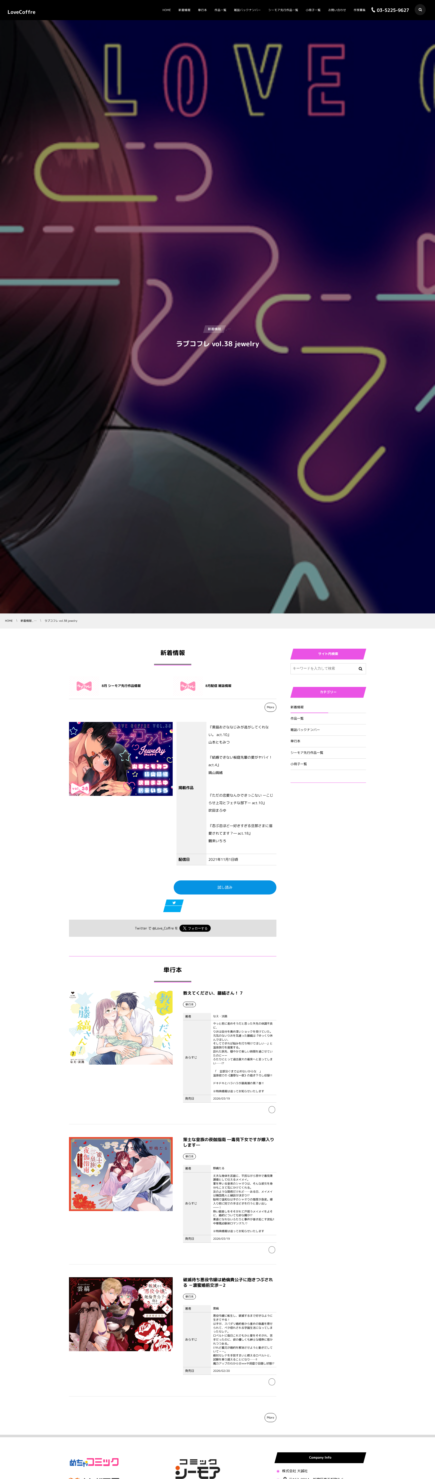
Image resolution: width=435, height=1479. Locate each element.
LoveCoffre (21, 12)
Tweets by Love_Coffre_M (313, 817)
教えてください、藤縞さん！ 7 (213, 993)
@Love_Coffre (163, 928)
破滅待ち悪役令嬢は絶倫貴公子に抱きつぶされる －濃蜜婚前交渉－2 (228, 1282)
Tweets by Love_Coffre (310, 798)
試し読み (225, 887)
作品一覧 (297, 718)
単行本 (295, 741)
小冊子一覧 (299, 764)
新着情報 (297, 707)
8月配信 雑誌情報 (218, 686)
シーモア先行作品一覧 (307, 753)
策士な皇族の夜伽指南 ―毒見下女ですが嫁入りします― (228, 1142)
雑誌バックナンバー (305, 730)
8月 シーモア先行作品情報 (121, 686)
